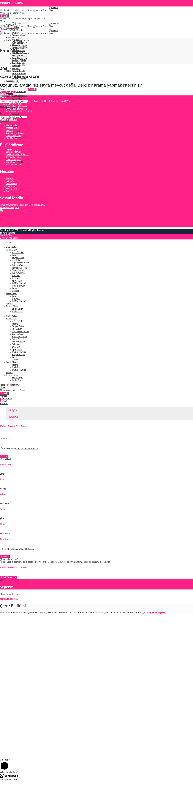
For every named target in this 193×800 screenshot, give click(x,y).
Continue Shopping (9, 599)
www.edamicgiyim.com (16, 109)
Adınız (3, 489)
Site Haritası (11, 138)
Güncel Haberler (13, 136)
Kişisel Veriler (12, 162)
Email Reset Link (8, 577)
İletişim (9, 131)
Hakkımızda (11, 125)
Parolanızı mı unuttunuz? (26, 449)
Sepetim (10, 181)
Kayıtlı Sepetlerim (14, 165)
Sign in (4, 456)
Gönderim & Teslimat (15, 133)
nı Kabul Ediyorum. (20, 549)
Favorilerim (11, 186)
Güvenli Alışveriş (13, 160)
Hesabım (10, 178)
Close (15, 238)
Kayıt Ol (4, 557)
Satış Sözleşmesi (13, 152)
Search (4, 16)
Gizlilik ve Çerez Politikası (17, 155)
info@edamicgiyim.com (16, 106)
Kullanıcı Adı (5, 459)
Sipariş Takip (11, 189)
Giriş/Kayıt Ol (6, 238)
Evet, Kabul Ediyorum (156, 613)
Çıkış (8, 191)
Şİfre (2, 519)
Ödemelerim (11, 184)
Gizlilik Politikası (11, 549)
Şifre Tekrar (5, 534)
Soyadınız (4, 504)
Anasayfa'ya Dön (8, 92)
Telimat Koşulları (13, 157)
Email (2, 474)
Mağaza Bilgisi (12, 128)
